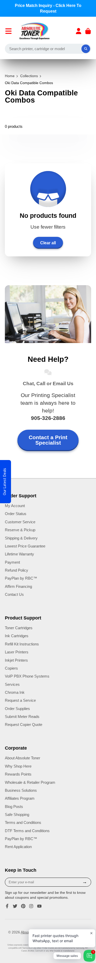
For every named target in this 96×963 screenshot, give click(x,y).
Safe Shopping (17, 814)
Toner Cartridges (19, 628)
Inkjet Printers (16, 660)
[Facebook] (7, 906)
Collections (29, 76)
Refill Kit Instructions (22, 644)
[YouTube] (39, 906)
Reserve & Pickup (20, 530)
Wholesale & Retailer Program (30, 782)
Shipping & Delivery (21, 538)
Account (79, 31)
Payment (12, 562)
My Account (15, 505)
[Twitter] (15, 906)
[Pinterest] (23, 906)
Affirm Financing (18, 586)
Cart (88, 31)
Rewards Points (18, 774)
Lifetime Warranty (19, 554)
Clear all (48, 242)
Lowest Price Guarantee (25, 546)
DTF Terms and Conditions (27, 831)
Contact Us (14, 594)
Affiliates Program (20, 798)
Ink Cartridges (16, 636)
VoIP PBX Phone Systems (27, 676)
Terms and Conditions (23, 822)
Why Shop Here (18, 766)
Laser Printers (16, 652)
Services (12, 684)
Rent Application (18, 846)
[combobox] (48, 49)
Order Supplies (17, 708)
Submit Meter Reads (22, 716)
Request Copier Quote (23, 724)
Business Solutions (21, 790)
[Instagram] (31, 906)
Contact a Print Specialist (48, 440)
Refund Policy (16, 570)
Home (10, 76)
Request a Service (20, 700)
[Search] (85, 48)
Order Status (15, 513)
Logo (34, 31)
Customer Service (20, 522)
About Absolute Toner (22, 758)
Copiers (11, 668)
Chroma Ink (15, 692)
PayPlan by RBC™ (21, 578)
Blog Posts (14, 806)
